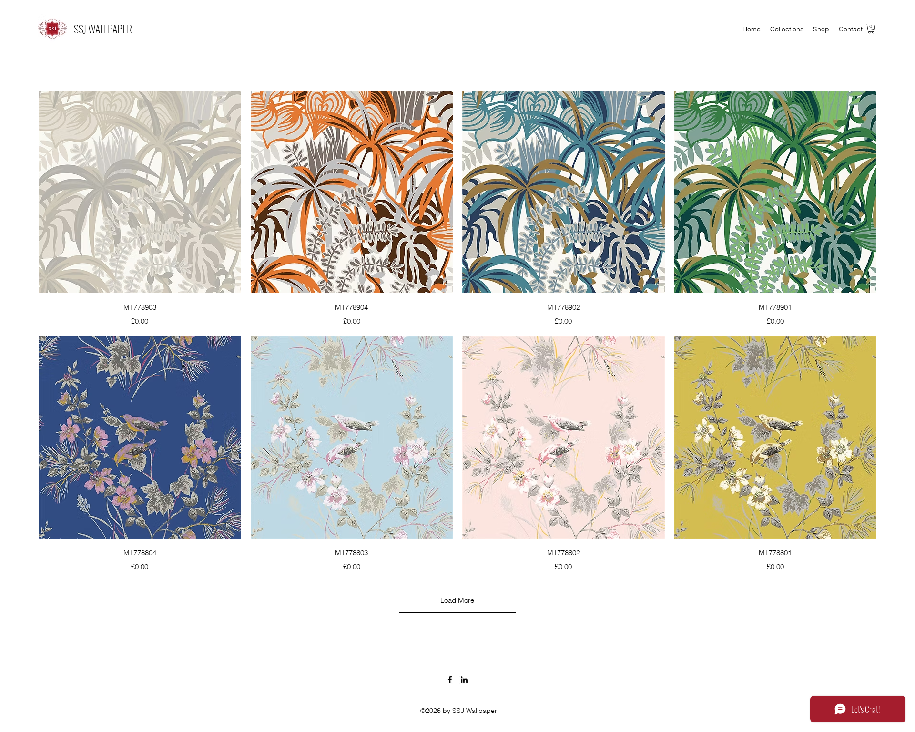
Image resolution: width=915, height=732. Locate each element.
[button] (871, 28)
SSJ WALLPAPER (103, 28)
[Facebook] (450, 679)
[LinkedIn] (464, 679)
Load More (457, 600)
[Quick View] (140, 192)
